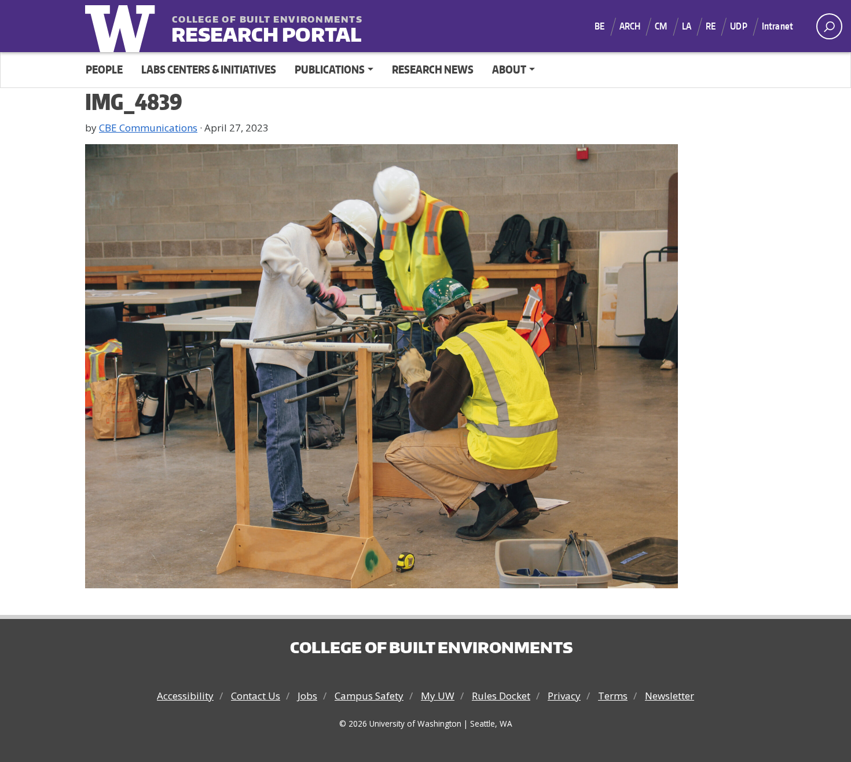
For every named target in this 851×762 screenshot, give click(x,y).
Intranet (777, 26)
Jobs (307, 695)
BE (599, 26)
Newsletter (669, 695)
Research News (433, 69)
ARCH (630, 26)
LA (686, 26)
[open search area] (829, 26)
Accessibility (185, 695)
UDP (738, 26)
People (104, 69)
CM (661, 26)
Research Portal (243, 27)
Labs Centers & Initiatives (208, 69)
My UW (437, 695)
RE (711, 26)
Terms (613, 695)
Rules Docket (501, 695)
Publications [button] (330, 69)
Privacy (564, 695)
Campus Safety (369, 695)
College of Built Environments (431, 647)
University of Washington (122, 26)
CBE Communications (148, 127)
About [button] (509, 69)
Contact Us (255, 695)
